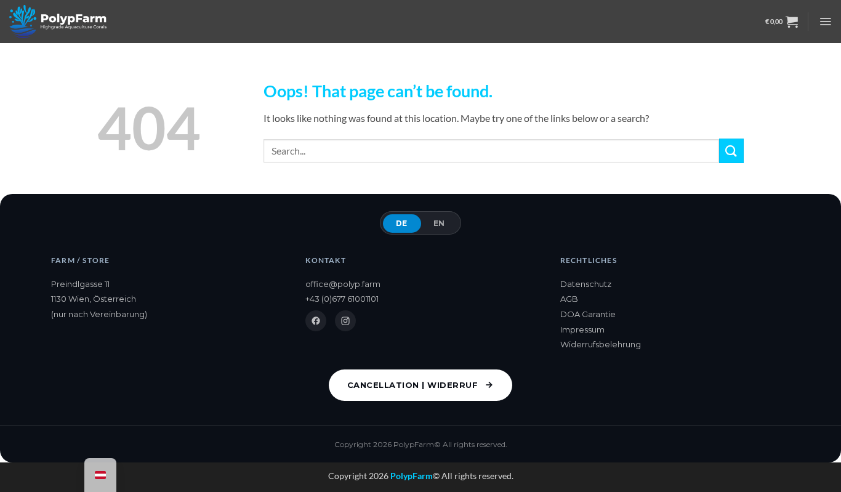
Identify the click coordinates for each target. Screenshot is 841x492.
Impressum (582, 329)
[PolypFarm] (58, 21)
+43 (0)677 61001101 (342, 299)
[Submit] (731, 151)
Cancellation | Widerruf (412, 385)
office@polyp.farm (342, 284)
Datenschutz (585, 284)
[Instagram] (345, 320)
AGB (569, 299)
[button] (781, 21)
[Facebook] (315, 320)
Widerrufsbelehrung (600, 344)
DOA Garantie (588, 314)
